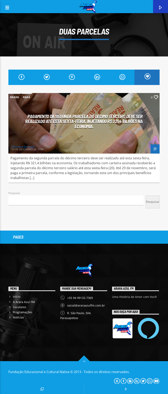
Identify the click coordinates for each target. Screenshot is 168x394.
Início (16, 297)
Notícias (18, 317)
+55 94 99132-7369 (80, 298)
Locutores (19, 307)
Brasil (14, 97)
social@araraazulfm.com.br (86, 305)
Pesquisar (14, 193)
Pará (26, 97)
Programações (22, 312)
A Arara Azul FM (24, 302)
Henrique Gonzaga (22, 146)
